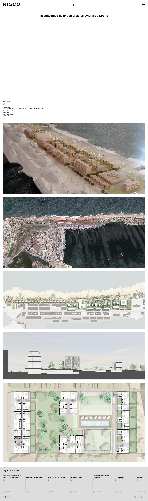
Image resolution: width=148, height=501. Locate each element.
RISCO (12, 4)
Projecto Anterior (8, 497)
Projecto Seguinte (139, 497)
